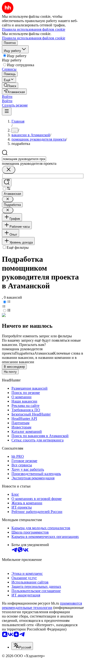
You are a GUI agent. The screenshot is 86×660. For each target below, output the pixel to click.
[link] (10, 86)
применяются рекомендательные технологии (42, 605)
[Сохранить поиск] (6, 182)
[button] (7, 97)
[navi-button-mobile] (6, 111)
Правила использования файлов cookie (33, 38)
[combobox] (24, 158)
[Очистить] (8, 170)
